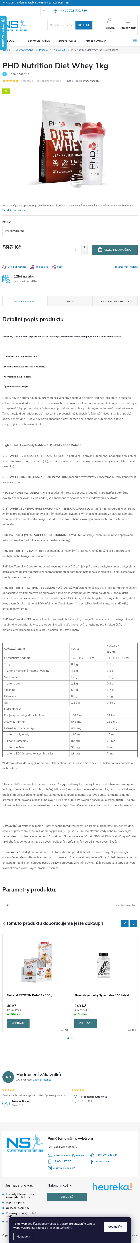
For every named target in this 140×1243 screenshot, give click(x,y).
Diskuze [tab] (70, 301)
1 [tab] (68, 1038)
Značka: (126, 267)
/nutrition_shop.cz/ (64, 1168)
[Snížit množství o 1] (84, 252)
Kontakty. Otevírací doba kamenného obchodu (20, 1195)
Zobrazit (18, 1023)
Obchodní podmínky (17, 1208)
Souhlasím (115, 1227)
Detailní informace (12, 210)
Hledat (83, 25)
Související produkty (113, 301)
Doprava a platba (15, 1202)
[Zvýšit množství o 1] (84, 247)
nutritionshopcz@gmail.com (69, 1155)
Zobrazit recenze (42, 1079)
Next (133, 923)
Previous (125, 923)
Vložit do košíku (117, 250)
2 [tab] (72, 1038)
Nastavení (23, 1237)
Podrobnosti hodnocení (48, 81)
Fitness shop (103, 1161)
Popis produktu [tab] (25, 301)
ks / (67, 1197)
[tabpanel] (36, 983)
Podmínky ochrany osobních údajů (22, 1214)
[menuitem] (12, 41)
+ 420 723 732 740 (106, 1155)
